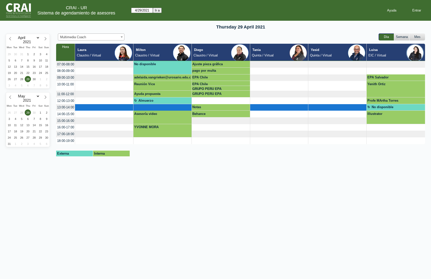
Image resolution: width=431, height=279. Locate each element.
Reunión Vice (144, 84)
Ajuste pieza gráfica (207, 64)
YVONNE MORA (146, 127)
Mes (417, 37)
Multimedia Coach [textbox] (73, 37)
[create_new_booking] (104, 64)
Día (386, 37)
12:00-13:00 (65, 101)
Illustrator (374, 114)
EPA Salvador (378, 77)
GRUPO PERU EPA (206, 89)
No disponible (145, 64)
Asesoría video (145, 114)
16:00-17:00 (65, 127)
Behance (199, 114)
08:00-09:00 (65, 71)
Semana (402, 37)
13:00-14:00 (65, 107)
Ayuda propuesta (147, 94)
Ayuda (391, 10)
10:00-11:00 (65, 84)
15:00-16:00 (65, 121)
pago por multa (204, 70)
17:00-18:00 (65, 134)
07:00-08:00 (65, 64)
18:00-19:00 (65, 141)
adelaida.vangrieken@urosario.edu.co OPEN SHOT (162, 78)
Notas (196, 107)
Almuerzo (145, 100)
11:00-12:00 (65, 94)
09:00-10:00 (65, 77)
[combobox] (91, 36)
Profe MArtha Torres (382, 100)
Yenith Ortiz (376, 84)
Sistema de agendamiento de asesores (76, 12)
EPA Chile (200, 77)
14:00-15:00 (65, 114)
